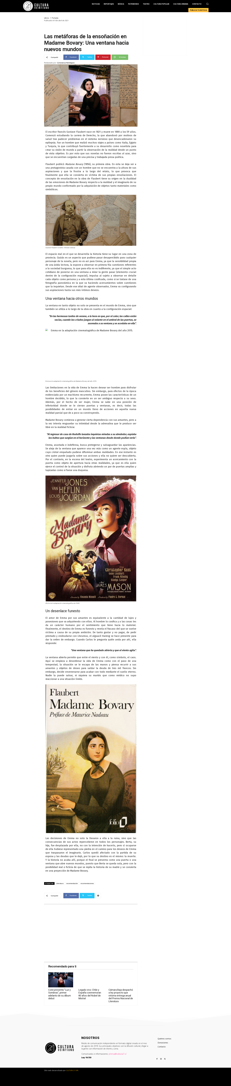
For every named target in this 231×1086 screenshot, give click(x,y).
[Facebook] (157, 1059)
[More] (98, 895)
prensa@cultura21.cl (117, 1054)
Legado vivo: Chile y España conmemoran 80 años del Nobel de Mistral (89, 994)
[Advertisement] (91, 934)
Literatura (59, 883)
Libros (46, 18)
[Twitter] (165, 1059)
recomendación (72, 883)
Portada (55, 18)
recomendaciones (87, 883)
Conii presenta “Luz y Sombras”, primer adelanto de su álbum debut (59, 994)
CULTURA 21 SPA (72, 1070)
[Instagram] (161, 1059)
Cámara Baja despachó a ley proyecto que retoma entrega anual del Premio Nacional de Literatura (121, 995)
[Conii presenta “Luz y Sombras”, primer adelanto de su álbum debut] (60, 979)
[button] (207, 4)
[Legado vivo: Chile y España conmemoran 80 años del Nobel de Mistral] (90, 979)
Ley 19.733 (86, 1057)
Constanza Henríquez (66, 63)
